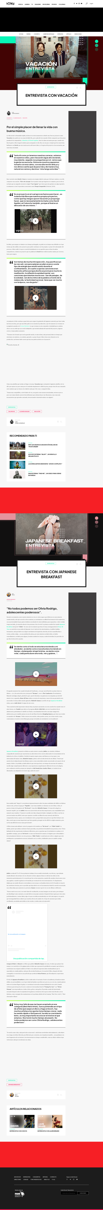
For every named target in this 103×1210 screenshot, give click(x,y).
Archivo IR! (17, 1177)
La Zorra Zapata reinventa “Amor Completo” (45, 464)
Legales (25, 1179)
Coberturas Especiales (48, 34)
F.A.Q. (53, 1179)
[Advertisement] (51, 19)
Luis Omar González (15, 113)
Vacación (25, 118)
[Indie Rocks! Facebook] (74, 3)
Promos (54, 4)
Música (20, 4)
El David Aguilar (17, 118)
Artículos (68, 34)
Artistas (45, 1177)
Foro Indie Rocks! (36, 1179)
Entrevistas (60, 34)
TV (32, 4)
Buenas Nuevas (78, 34)
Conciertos (37, 34)
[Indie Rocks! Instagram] (79, 3)
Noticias (21, 34)
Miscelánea (46, 4)
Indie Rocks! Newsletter (67, 1190)
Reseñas (29, 34)
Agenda (27, 4)
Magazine (38, 4)
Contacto (53, 1177)
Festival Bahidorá (24, 326)
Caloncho (9, 118)
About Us (47, 1179)
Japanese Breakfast (11, 599)
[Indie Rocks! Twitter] (76, 3)
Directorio (17, 1179)
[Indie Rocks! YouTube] (81, 3)
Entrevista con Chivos (18, 1131)
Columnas (62, 4)
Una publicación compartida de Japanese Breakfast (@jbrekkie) (41, 958)
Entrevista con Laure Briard (48, 1131)
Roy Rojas (13, 594)
